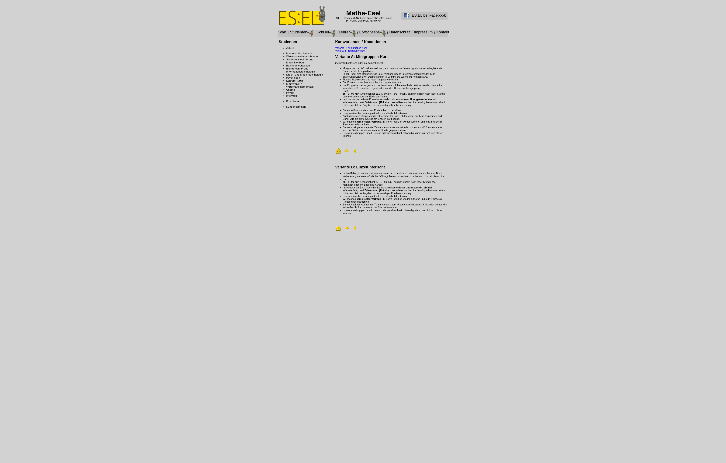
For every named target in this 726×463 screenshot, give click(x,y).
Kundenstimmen (296, 106)
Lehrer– (345, 32)
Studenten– (299, 32)
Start (282, 32)
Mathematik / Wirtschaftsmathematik (299, 85)
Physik (290, 92)
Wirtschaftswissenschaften (302, 56)
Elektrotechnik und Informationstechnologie (300, 70)
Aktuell (290, 47)
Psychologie (293, 77)
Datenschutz (399, 32)
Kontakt (442, 32)
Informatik (292, 95)
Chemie (291, 89)
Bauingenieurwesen (298, 65)
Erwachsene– (370, 32)
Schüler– (324, 32)
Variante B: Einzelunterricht (350, 50)
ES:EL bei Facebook (428, 15)
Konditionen (293, 101)
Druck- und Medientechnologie (304, 74)
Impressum (423, 32)
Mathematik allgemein (299, 53)
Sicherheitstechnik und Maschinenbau (299, 61)
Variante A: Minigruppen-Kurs (351, 47)
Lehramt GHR (294, 80)
